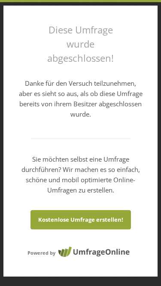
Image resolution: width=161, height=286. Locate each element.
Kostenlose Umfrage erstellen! (80, 219)
